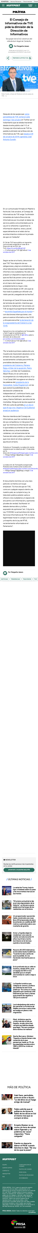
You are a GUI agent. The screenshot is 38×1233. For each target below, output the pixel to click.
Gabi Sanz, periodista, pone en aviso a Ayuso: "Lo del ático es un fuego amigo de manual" (25, 1098)
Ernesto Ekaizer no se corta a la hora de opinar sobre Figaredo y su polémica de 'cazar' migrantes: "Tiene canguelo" (25, 1130)
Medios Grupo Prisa (19, 1227)
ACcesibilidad (23, 1178)
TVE (35, 579)
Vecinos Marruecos (15, 1)
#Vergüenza (14, 453)
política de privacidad (26, 1175)
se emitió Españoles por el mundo (18, 311)
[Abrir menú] (3, 5)
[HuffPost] (9, 1159)
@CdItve (25, 335)
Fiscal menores (27, 1)
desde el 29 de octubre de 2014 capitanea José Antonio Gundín (18, 137)
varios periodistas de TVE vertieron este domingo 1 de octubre (16, 117)
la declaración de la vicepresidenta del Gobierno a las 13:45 (18, 323)
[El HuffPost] (13, 5)
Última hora (30, 5)
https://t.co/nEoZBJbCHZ (16, 248)
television (27, 579)
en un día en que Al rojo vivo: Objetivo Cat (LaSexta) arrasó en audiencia (19, 408)
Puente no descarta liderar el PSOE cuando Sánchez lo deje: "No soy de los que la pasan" (25, 1146)
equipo (4, 1164)
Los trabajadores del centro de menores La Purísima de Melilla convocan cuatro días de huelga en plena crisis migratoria (24, 1008)
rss (3, 1176)
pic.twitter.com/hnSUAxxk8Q (14, 339)
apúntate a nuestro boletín (19, 870)
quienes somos (7, 1167)
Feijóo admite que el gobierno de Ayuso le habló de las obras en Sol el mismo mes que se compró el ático (25, 1113)
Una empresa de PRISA (19, 1222)
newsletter (6, 1173)
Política (19, 12)
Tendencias (15, 579)
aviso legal (22, 1172)
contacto (5, 1170)
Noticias (4, 579)
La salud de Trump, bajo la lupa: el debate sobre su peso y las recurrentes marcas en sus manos (24, 890)
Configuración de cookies (25, 1165)
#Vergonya (23, 453)
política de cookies (25, 1169)
